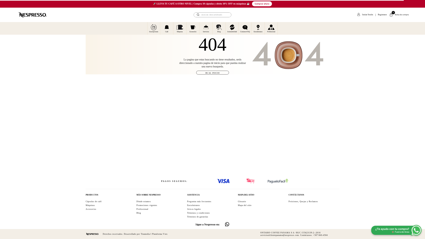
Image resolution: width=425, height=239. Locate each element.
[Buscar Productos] (227, 15)
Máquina (180, 32)
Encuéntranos (258, 32)
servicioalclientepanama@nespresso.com (279, 235)
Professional (271, 32)
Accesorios (192, 32)
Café (166, 32)
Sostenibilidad (232, 32)
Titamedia (145, 234)
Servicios (206, 32)
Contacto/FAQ (245, 32)
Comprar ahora (262, 3)
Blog (219, 32)
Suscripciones (153, 32)
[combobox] (212, 14)
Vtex (165, 234)
